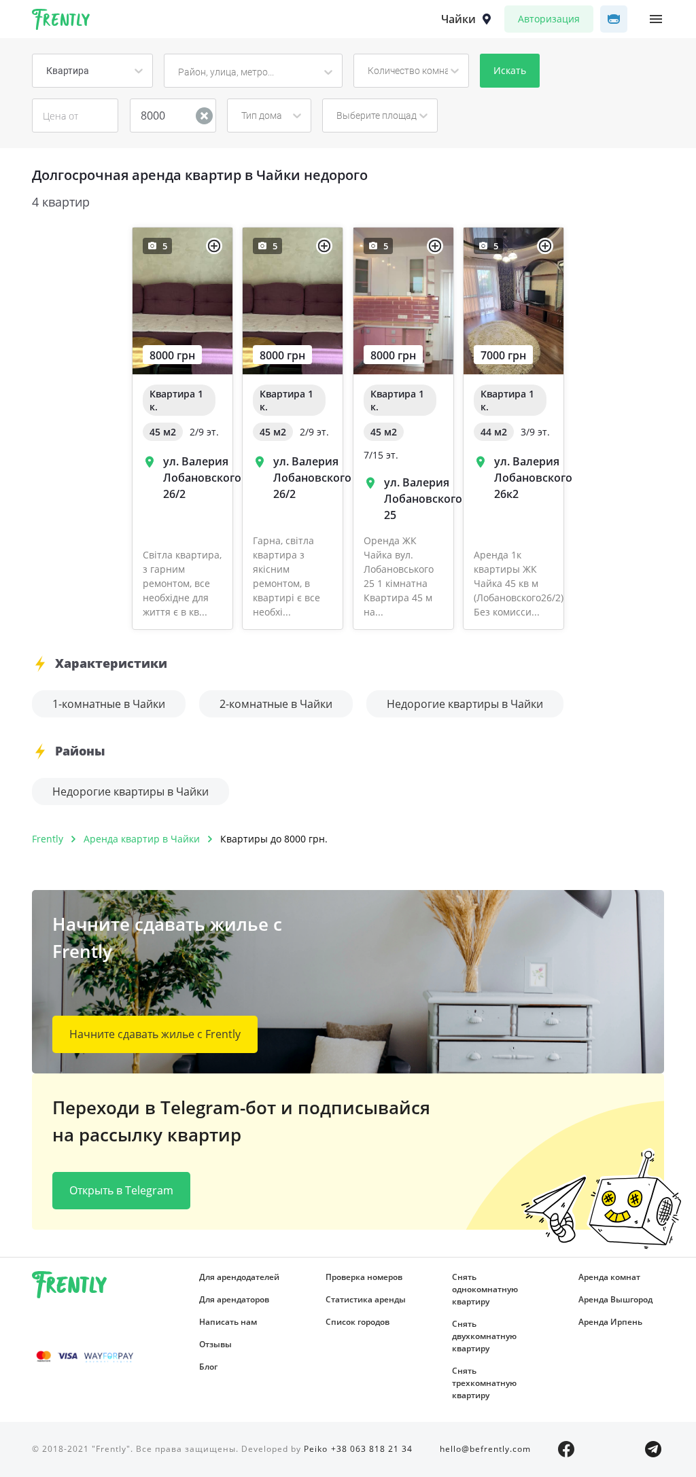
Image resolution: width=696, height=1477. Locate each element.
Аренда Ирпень (610, 1322)
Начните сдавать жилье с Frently (155, 1034)
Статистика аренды (366, 1299)
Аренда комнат (609, 1277)
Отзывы (215, 1344)
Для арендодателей (239, 1277)
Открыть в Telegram (121, 1190)
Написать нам (228, 1322)
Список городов (357, 1322)
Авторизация (549, 18)
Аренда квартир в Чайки (142, 838)
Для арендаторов (234, 1299)
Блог (208, 1366)
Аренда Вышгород (615, 1299)
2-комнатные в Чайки (276, 703)
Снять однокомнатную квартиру (485, 1289)
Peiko (316, 1449)
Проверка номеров (364, 1277)
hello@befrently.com (485, 1449)
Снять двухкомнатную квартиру (484, 1336)
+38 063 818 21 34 (372, 1449)
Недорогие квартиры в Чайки (465, 703)
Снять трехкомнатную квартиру (484, 1383)
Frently (61, 21)
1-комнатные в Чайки (108, 703)
